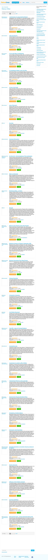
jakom (20, 357)
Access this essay (12, 31)
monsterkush (23, 423)
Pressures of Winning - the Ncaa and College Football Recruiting (41, 52)
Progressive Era (38, 29)
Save (19, 31)
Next (16, 13)
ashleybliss (23, 390)
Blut (20, 47)
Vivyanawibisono (24, 237)
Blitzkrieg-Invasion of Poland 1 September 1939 (20, 243)
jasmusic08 (22, 526)
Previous (8, 13)
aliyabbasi (23, 254)
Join (20, 2)
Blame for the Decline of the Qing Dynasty (19, 225)
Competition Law (13, 346)
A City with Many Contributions (16, 53)
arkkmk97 (20, 150)
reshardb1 (23, 289)
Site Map (20, 557)
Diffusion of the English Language (17, 481)
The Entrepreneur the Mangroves (41, 16)
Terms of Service (27, 557)
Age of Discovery (13, 105)
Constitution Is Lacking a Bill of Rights (18, 363)
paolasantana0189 (22, 440)
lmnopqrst (23, 374)
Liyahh (22, 322)
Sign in (24, 2)
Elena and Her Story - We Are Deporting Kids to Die (21, 516)
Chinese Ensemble (13, 278)
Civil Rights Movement (14, 312)
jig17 (21, 272)
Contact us (27, 2)
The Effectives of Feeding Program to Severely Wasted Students (41, 10)
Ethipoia (38, 38)
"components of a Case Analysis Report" (18, 16)
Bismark (11, 207)
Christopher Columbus (14, 295)
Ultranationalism (39, 47)
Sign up (15, 556)
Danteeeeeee (21, 29)
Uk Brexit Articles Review (40, 50)
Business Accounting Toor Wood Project (18, 260)
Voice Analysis (38, 65)
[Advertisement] (18, 543)
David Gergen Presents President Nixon (18, 396)
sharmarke (22, 133)
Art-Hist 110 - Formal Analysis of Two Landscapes (20, 156)
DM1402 (21, 64)
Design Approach (13, 464)
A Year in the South (13, 87)
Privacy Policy (26, 556)
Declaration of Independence (16, 412)
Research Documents (21, 556)
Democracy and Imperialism (15, 429)
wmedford (22, 340)
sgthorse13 (23, 184)
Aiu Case (11, 123)
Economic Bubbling (13, 499)
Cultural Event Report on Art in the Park (18, 380)
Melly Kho (21, 510)
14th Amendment (13, 35)
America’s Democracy (14, 139)
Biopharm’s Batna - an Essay (15, 190)
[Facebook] (32, 557)
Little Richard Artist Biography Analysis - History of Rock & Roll (41, 31)
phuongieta (23, 99)
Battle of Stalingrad (13, 173)
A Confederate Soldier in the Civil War (18, 70)
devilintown (21, 475)
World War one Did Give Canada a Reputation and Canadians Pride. (41, 35)
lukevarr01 (23, 493)
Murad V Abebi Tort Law (40, 24)
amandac (22, 117)
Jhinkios (20, 81)
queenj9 (22, 219)
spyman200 (21, 306)
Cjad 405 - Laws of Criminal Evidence (18, 328)
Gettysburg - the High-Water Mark (41, 54)
